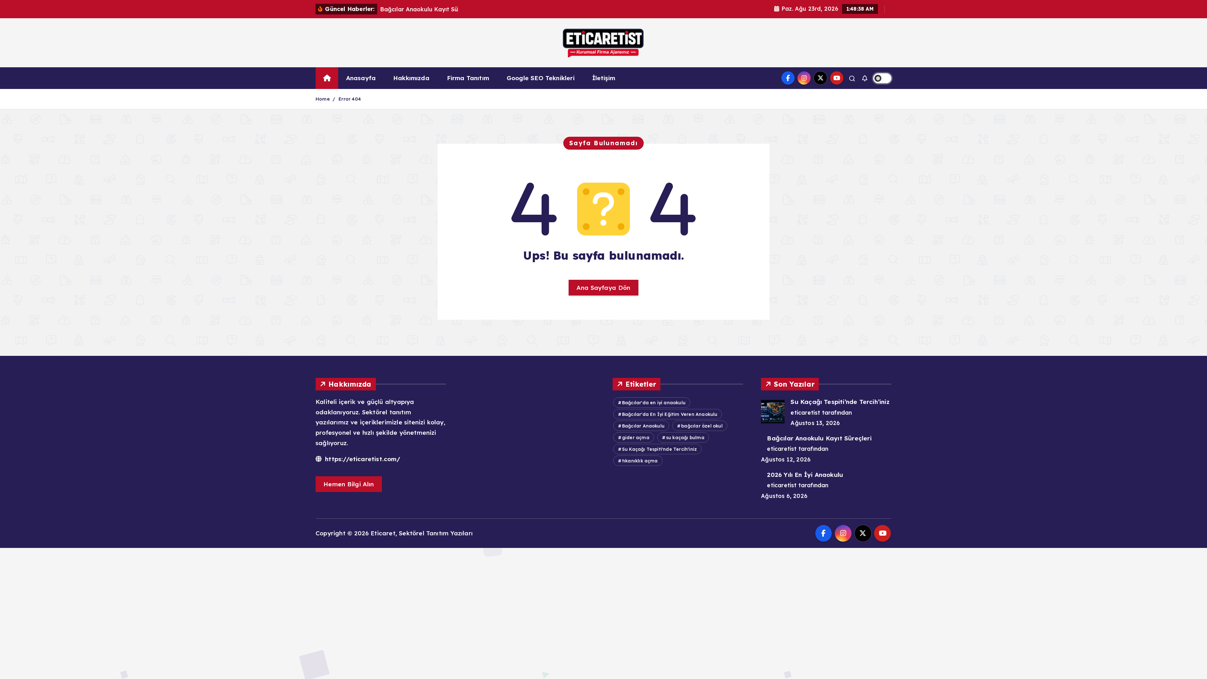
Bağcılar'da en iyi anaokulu (654, 403)
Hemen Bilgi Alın (348, 484)
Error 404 (350, 99)
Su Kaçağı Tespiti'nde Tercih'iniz (659, 449)
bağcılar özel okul (701, 426)
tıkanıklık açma (640, 461)
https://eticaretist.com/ (361, 459)
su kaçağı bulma (685, 437)
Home (323, 99)
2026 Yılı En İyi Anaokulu (805, 474)
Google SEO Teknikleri (541, 78)
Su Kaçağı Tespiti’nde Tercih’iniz (840, 402)
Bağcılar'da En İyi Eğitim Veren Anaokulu (670, 414)
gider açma (635, 437)
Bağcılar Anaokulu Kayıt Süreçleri (819, 438)
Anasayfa (361, 78)
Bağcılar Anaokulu (643, 426)
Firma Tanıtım (468, 78)
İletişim (603, 78)
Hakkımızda (411, 78)
